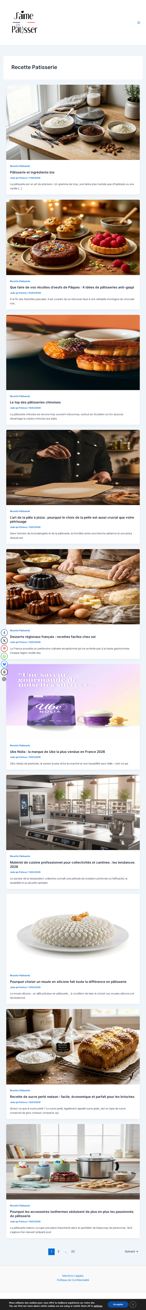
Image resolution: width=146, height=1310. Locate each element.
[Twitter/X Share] (4, 640)
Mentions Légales (73, 1275)
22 (73, 1251)
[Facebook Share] (4, 632)
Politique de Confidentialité (73, 1280)
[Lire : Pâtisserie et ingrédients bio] (73, 122)
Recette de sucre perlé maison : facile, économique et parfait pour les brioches (72, 1097)
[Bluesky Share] (4, 664)
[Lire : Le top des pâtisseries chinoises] (73, 352)
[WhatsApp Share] (4, 656)
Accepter (118, 1304)
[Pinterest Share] (4, 648)
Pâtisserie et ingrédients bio (32, 172)
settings (98, 1306)
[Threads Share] (4, 672)
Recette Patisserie (20, 166)
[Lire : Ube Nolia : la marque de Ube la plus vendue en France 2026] (73, 701)
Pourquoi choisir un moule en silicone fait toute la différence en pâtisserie (68, 982)
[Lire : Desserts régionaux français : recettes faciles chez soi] (73, 586)
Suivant (131, 1251)
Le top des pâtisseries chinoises (35, 402)
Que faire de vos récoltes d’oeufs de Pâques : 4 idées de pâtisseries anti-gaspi (72, 287)
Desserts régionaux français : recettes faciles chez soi (53, 637)
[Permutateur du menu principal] (138, 22)
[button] (4, 679)
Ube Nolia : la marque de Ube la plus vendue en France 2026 (57, 752)
